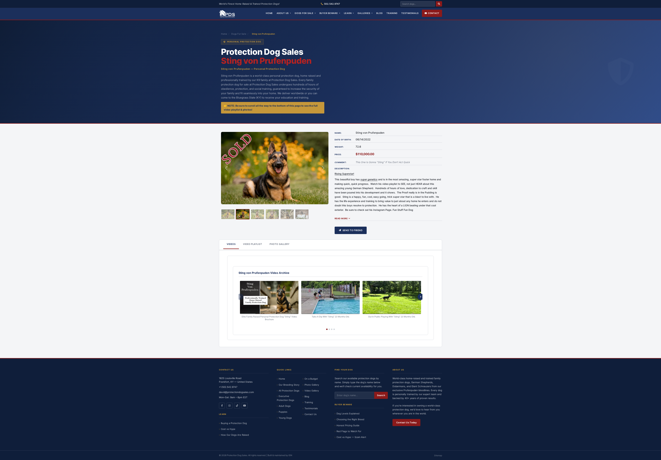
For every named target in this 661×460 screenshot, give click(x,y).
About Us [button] (283, 13)
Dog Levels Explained (348, 413)
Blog (379, 13)
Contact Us (311, 414)
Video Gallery (312, 390)
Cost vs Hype (228, 429)
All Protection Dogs (289, 390)
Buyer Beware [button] (329, 13)
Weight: (339, 147)
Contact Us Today (406, 422)
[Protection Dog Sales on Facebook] (222, 406)
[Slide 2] (243, 214)
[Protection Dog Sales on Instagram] (229, 406)
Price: (338, 154)
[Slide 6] (302, 214)
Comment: (341, 162)
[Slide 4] (272, 214)
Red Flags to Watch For (349, 431)
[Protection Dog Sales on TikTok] (237, 406)
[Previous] (240, 297)
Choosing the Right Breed (350, 419)
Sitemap (438, 455)
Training (391, 13)
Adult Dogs (285, 406)
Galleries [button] (364, 13)
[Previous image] (226, 168)
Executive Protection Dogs (285, 398)
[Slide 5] (287, 214)
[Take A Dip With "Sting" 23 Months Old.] (330, 297)
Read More (341, 218)
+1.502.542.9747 (228, 387)
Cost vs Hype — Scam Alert (351, 437)
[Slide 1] (228, 214)
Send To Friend (353, 230)
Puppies (283, 411)
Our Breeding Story (289, 384)
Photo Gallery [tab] (279, 244)
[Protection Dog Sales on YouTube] (245, 406)
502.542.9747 (332, 3)
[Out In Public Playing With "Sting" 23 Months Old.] (392, 297)
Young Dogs (285, 417)
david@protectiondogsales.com (236, 392)
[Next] (421, 297)
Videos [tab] (231, 244)
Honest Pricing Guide (348, 425)
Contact (433, 13)
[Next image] (323, 168)
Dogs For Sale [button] (304, 13)
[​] (439, 4)
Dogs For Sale (238, 34)
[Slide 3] (257, 214)
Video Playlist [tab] (252, 244)
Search (381, 395)
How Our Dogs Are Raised (235, 434)
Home (269, 13)
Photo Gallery (312, 384)
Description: (342, 168)
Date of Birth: (343, 139)
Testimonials (410, 13)
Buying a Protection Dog (234, 423)
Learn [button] (348, 13)
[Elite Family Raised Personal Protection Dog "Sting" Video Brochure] (269, 297)
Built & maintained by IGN (280, 455)
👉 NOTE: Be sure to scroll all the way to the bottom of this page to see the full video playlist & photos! (271, 107)
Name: (338, 133)
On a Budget (311, 378)
